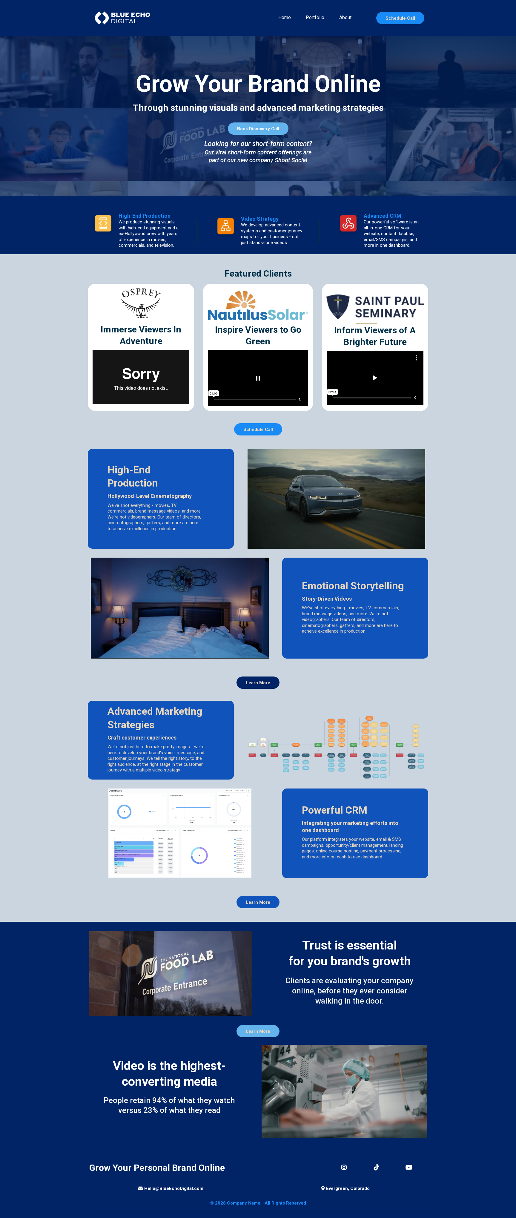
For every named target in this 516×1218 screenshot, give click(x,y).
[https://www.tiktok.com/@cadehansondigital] (378, 1167)
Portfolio (315, 17)
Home (284, 17)
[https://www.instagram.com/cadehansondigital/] (345, 1167)
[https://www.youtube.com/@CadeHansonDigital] (410, 1167)
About (345, 17)
